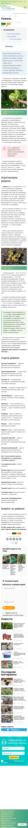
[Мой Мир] (14, 539)
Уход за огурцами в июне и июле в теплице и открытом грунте (21, 568)
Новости (20, 1)
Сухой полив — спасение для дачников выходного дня (5, 566)
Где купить (15, 1)
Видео (2, 3)
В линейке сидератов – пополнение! (19, 644)
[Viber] (17, 539)
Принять (22, 824)
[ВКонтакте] (7, 539)
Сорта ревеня (11, 36)
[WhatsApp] (20, 539)
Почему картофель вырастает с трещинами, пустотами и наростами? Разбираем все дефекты (19, 718)
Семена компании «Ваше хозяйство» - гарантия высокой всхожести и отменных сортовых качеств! (19, 625)
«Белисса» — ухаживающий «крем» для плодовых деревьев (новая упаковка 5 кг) (20, 654)
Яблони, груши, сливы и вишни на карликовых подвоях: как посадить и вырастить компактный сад (20, 699)
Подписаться (14, 757)
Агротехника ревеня (13, 34)
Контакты (7, 3)
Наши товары (4, 1)
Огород (3, 23)
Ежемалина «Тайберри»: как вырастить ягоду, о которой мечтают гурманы (19, 689)
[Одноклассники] (10, 539)
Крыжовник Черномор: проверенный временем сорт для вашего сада (19, 707)
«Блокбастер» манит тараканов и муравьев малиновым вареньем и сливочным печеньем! (19, 636)
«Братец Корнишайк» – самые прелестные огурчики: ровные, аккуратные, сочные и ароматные (13, 569)
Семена (10, 1)
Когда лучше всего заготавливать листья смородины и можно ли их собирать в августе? (19, 681)
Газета (24, 1)
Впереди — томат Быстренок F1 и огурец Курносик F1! (19, 662)
